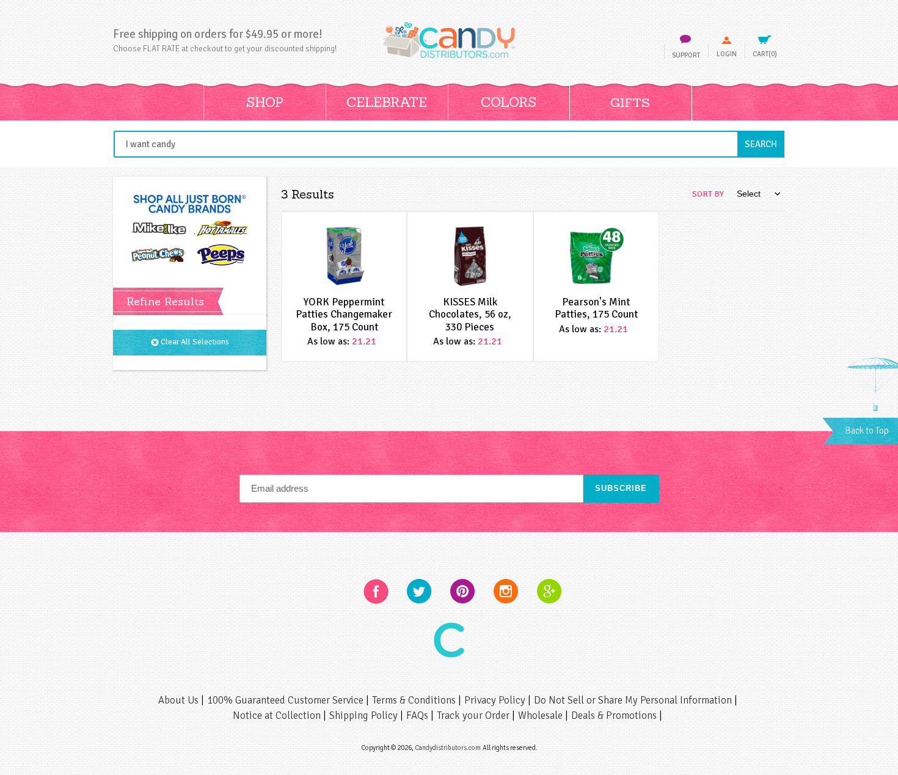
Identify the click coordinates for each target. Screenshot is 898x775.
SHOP (264, 102)
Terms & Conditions (415, 700)
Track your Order (474, 715)
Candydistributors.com (448, 747)
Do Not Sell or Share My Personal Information (634, 700)
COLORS (508, 102)
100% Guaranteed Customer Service (286, 700)
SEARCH (764, 144)
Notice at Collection (278, 715)
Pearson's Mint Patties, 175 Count (596, 308)
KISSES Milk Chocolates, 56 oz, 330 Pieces (470, 314)
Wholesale (541, 715)
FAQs (418, 715)
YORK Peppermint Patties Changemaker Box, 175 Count (344, 314)
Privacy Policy (496, 700)
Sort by (708, 194)
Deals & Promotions (615, 715)
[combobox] (449, 144)
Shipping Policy (364, 715)
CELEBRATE (386, 102)
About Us (179, 700)
